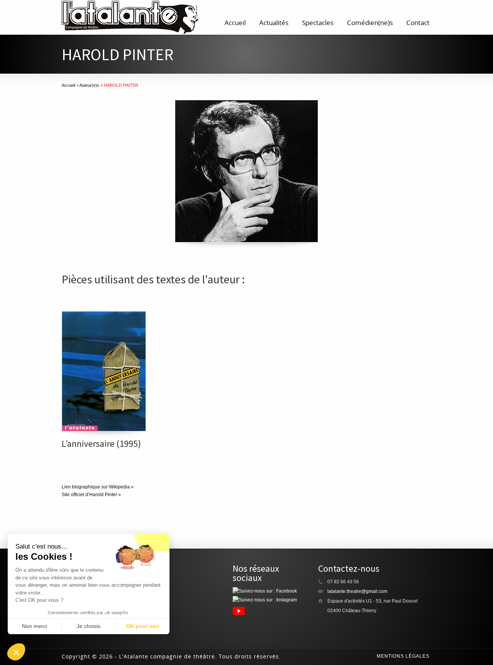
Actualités (273, 22)
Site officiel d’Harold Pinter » (91, 494)
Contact (417, 22)
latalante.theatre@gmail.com (357, 591)
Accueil (235, 22)
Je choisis (89, 626)
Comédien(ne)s (370, 22)
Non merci (34, 626)
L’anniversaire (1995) (101, 444)
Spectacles (318, 22)
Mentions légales (403, 656)
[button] (16, 652)
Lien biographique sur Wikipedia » (98, 487)
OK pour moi (142, 626)
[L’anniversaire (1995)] (104, 371)
